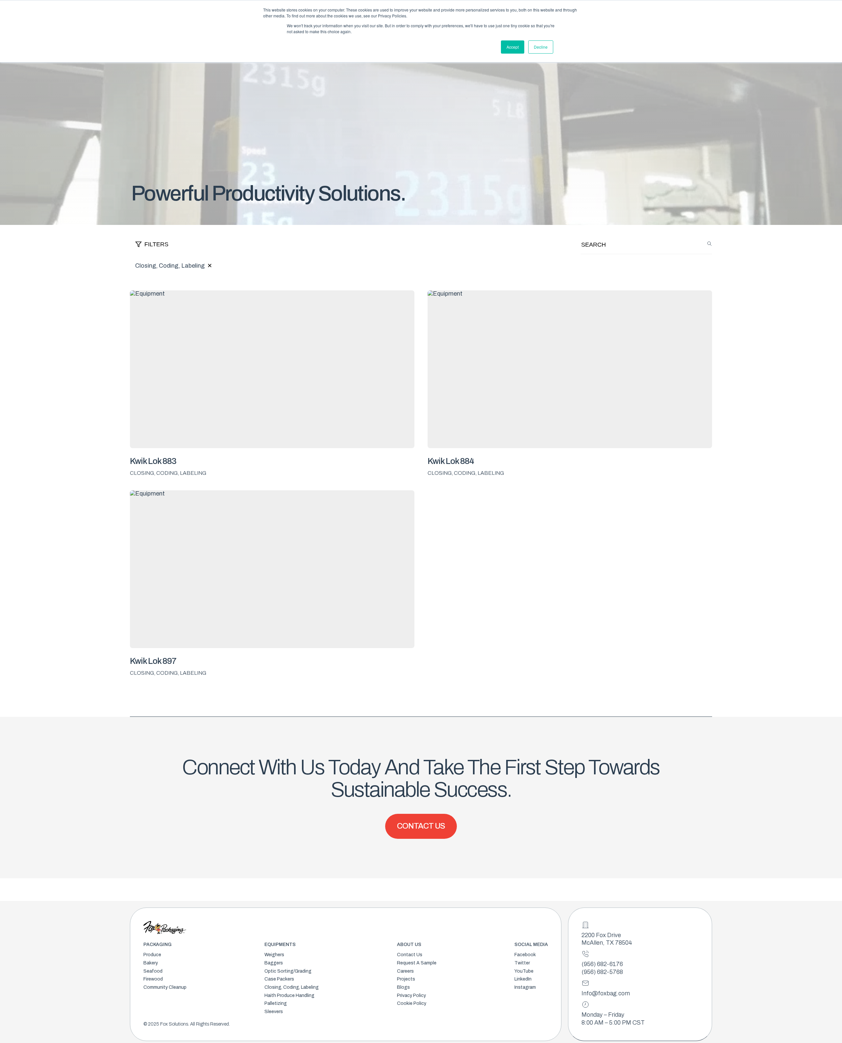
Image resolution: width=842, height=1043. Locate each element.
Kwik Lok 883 (153, 461)
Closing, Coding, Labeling (291, 987)
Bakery (150, 962)
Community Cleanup (164, 987)
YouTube (523, 971)
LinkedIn (523, 979)
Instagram (525, 987)
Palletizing (275, 1003)
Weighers (274, 954)
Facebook (525, 954)
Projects (406, 979)
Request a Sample (416, 962)
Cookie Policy (411, 1003)
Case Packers (279, 979)
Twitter (522, 962)
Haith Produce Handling (289, 995)
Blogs (403, 987)
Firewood (153, 979)
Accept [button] (513, 47)
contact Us (421, 826)
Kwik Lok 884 (451, 461)
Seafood (152, 971)
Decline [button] (541, 47)
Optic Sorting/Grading (287, 971)
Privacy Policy (411, 995)
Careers (405, 971)
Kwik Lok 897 (153, 661)
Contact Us (409, 954)
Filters (156, 244)
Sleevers (273, 1011)
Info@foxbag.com (606, 993)
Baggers (273, 962)
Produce (152, 954)
